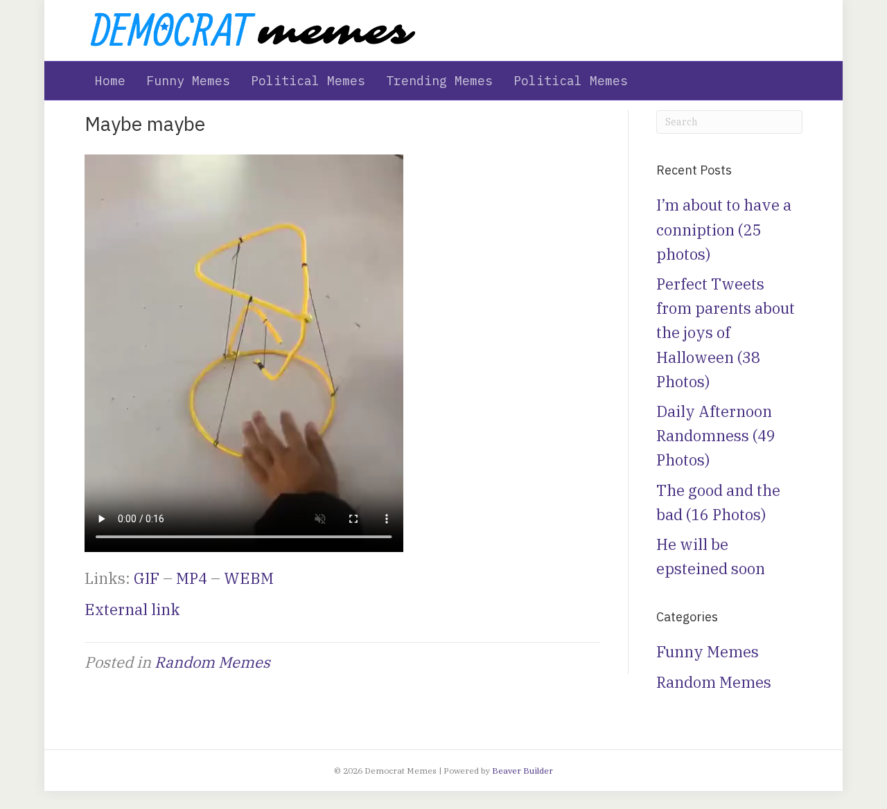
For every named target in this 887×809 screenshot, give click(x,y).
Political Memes (308, 81)
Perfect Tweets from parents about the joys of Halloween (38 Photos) (725, 332)
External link (132, 609)
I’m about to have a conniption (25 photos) (723, 229)
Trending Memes (439, 81)
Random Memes (212, 662)
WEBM (249, 578)
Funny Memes (188, 81)
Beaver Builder (522, 770)
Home (110, 81)
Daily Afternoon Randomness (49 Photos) (715, 435)
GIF (146, 578)
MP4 (191, 578)
